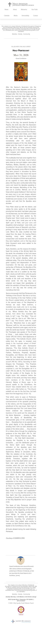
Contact (35, 15)
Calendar (6, 15)
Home (6, 9)
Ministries (24, 9)
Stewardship (25, 15)
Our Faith (34, 9)
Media (15, 15)
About (15, 9)
